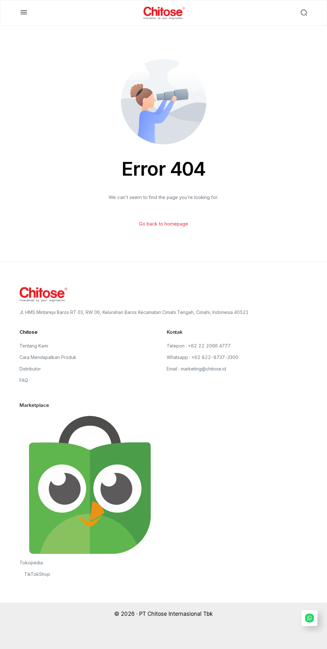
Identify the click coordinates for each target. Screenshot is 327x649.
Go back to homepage (163, 224)
